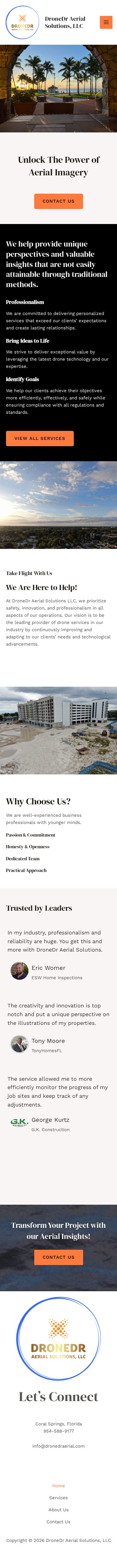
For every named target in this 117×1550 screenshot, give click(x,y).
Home (58, 1485)
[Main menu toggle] (106, 22)
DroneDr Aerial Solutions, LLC (65, 22)
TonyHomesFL (47, 1050)
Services (58, 1497)
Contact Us (59, 1257)
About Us (59, 1509)
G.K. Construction (51, 1129)
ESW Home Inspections (57, 977)
